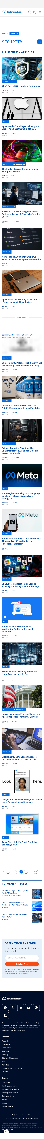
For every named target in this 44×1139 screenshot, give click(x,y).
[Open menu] (40, 12)
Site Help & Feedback (10, 1058)
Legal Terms (16, 1115)
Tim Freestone (8, 176)
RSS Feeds (6, 1051)
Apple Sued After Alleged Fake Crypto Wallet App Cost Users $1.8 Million (20, 127)
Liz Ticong (6, 678)
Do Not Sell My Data (18, 1030)
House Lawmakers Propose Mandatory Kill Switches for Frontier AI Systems (21, 715)
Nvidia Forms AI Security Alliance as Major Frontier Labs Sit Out (19, 673)
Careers (5, 1072)
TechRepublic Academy (10, 1089)
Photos (4, 1099)
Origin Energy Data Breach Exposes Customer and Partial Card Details (19, 758)
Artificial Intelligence (11, 896)
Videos (4, 1103)
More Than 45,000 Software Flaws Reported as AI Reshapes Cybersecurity (21, 258)
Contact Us (6, 1044)
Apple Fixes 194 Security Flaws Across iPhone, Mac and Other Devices (21, 300)
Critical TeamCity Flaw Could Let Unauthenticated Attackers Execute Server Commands (20, 451)
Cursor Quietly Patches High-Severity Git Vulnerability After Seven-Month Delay (22, 364)
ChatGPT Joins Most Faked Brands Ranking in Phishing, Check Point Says (20, 585)
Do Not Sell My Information (12, 1068)
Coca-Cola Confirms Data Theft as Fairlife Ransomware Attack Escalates (21, 406)
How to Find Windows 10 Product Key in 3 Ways (14, 916)
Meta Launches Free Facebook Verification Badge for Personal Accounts (17, 629)
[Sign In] (29, 12)
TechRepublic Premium (10, 1093)
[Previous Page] (3, 872)
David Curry (7, 264)
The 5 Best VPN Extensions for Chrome (21, 86)
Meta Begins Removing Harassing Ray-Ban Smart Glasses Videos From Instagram (21, 496)
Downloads (6, 1082)
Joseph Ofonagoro (9, 370)
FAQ (3, 1061)
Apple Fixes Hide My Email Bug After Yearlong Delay (19, 843)
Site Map (5, 1055)
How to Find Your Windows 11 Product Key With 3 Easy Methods (15, 904)
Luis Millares (8, 90)
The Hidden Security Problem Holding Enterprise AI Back (20, 170)
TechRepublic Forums (9, 1086)
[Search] (34, 12)
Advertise (5, 1065)
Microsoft (5, 908)
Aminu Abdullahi (9, 133)
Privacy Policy (23, 973)
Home (4, 33)
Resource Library (8, 1096)
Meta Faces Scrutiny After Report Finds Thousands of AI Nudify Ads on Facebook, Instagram (21, 541)
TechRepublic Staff (10, 221)
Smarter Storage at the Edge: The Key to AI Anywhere (15, 892)
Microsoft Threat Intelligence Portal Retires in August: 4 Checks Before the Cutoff (21, 214)
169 (35, 872)
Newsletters (6, 1048)
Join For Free (22, 964)
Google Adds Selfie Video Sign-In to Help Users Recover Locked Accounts (22, 800)
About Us (5, 1041)
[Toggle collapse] (6, 1131)
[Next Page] (41, 872)
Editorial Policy (7, 1106)
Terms (13, 973)
